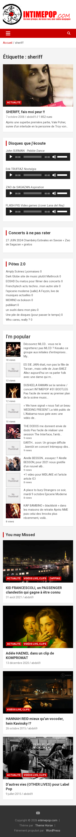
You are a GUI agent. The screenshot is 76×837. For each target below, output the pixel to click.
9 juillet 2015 (13, 793)
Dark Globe (13, 276)
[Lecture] (11, 157)
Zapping (54, 578)
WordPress (53, 830)
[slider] (62, 156)
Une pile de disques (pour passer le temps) (33, 315)
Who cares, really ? (18, 319)
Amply (10, 271)
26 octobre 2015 (16, 728)
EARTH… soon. (33, 442)
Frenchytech (14, 286)
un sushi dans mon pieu (21, 310)
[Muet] (54, 157)
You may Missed (20, 534)
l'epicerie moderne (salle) (22, 291)
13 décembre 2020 (17, 663)
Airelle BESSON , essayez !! (41, 458)
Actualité (13, 102)
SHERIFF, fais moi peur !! (25, 112)
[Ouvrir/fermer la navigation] (8, 33)
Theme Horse (44, 825)
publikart (11, 305)
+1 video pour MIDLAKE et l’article (45, 474)
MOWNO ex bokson (18, 300)
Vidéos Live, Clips (35, 578)
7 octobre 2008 (15, 116)
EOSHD (10, 281)
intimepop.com (47, 820)
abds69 (31, 116)
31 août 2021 (14, 597)
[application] (38, 157)
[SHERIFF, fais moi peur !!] (38, 85)
